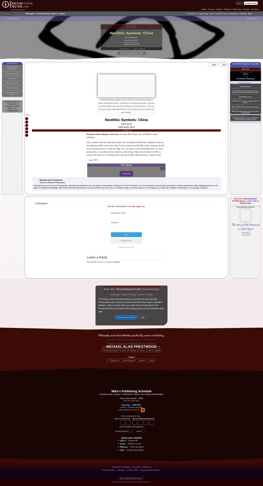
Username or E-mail (118, 213)
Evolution (218, 14)
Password (115, 222)
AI (197, 14)
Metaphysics (234, 14)
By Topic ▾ (246, 9)
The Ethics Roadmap (245, 79)
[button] (256, 14)
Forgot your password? (126, 247)
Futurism (225, 14)
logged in (101, 261)
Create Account (126, 240)
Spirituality (243, 14)
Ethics (212, 14)
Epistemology (203, 14)
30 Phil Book (191, 14)
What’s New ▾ (237, 9)
